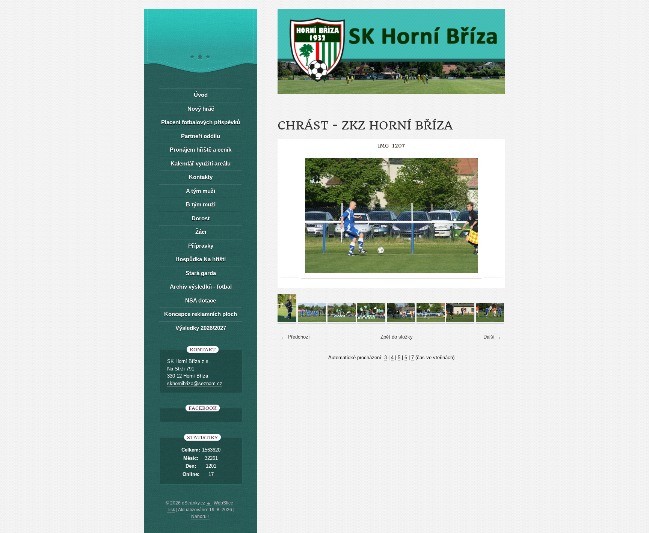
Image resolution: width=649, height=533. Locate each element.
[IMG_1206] (401, 321)
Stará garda (201, 273)
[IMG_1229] (287, 321)
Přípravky (200, 245)
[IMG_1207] (431, 321)
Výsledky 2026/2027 (200, 328)
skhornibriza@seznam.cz (194, 383)
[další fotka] (492, 215)
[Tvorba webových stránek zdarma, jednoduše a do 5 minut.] (208, 504)
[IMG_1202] (312, 321)
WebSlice (223, 503)
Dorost (201, 218)
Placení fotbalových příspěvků (200, 122)
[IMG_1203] (342, 321)
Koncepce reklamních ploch (200, 314)
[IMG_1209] (460, 321)
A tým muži (200, 191)
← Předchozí (295, 337)
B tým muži (201, 204)
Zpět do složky (396, 337)
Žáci (200, 232)
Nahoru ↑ (200, 516)
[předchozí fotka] (289, 215)
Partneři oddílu (200, 136)
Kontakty (201, 177)
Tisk (171, 509)
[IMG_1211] (490, 321)
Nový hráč (200, 108)
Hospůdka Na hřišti (200, 259)
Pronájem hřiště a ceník (200, 149)
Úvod (201, 95)
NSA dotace (200, 300)
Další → (492, 337)
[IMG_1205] (371, 321)
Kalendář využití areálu (201, 163)
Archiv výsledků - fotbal (201, 286)
